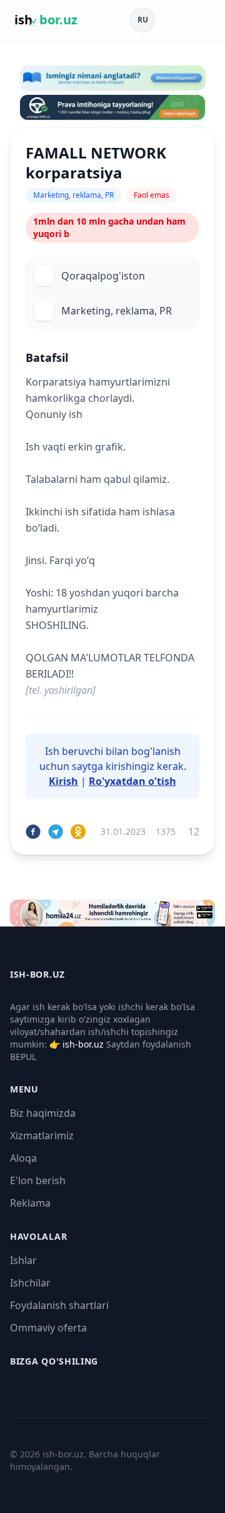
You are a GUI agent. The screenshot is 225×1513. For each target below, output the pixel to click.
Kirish (63, 781)
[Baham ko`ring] (33, 831)
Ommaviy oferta (48, 1328)
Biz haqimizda (43, 1113)
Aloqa (23, 1158)
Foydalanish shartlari (59, 1305)
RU (143, 19)
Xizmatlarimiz (42, 1135)
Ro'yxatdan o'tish (132, 781)
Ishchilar (30, 1283)
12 (193, 832)
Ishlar (23, 1260)
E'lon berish (38, 1180)
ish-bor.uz (83, 1044)
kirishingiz (130, 766)
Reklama (30, 1203)
